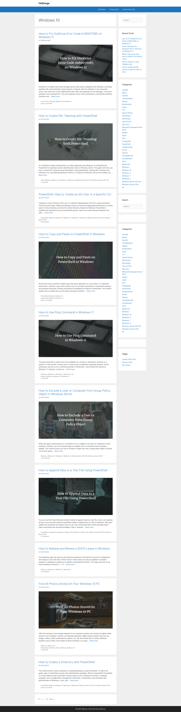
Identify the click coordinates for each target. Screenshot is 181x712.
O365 (124, 135)
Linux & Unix (44, 101)
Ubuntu (125, 153)
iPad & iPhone (127, 113)
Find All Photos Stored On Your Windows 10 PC (69, 583)
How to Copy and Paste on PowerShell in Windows (72, 234)
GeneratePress (100, 709)
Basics (124, 93)
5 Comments (45, 222)
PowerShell (44, 218)
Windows (52, 101)
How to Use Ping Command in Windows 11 (66, 312)
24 (47, 699)
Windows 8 (71, 180)
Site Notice (102, 9)
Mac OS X (126, 124)
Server (124, 150)
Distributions (127, 104)
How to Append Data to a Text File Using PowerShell (73, 470)
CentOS (125, 96)
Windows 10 (60, 101)
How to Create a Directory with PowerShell (67, 662)
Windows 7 (63, 180)
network (43, 376)
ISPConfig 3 (126, 119)
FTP (123, 110)
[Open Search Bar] (139, 9)
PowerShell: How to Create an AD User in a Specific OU (75, 194)
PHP (123, 138)
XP (108, 180)
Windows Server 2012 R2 (84, 180)
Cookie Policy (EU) (129, 9)
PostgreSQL (126, 141)
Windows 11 (68, 101)
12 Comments (45, 458)
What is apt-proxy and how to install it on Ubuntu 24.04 (132, 56)
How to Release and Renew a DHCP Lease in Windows (74, 548)
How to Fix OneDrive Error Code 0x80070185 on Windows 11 (132, 41)
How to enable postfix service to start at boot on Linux (132, 69)
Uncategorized (127, 156)
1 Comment (44, 182)
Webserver (126, 164)
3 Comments (45, 571)
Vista (42, 180)
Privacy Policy (114, 9)
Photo (58, 648)
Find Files (52, 648)
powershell (44, 298)
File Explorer (44, 648)
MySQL (125, 133)
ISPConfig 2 (126, 116)
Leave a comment (46, 103)
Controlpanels (127, 98)
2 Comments (45, 536)
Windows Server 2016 (99, 180)
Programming (53, 532)
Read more (55, 96)
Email (124, 107)
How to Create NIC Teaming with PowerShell (68, 115)
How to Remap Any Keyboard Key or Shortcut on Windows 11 (132, 48)
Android (125, 90)
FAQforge (44, 3)
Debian (124, 101)
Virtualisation (127, 159)
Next (52, 699)
